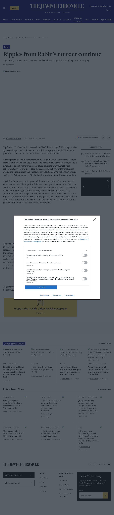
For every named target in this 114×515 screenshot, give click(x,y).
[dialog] (57, 258)
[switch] (85, 255)
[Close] (95, 220)
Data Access (57, 295)
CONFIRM (41, 287)
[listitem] (57, 250)
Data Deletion (44, 295)
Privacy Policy (69, 295)
